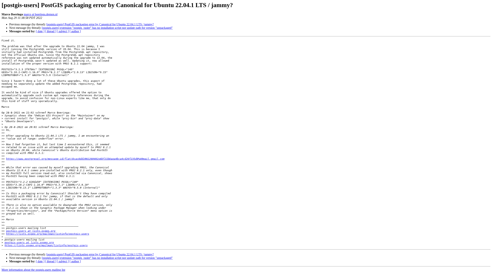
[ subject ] (63, 31)
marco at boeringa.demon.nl (40, 14)
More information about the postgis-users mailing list (33, 269)
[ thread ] (50, 31)
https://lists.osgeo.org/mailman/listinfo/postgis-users (47, 233)
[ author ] (75, 31)
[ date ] (40, 31)
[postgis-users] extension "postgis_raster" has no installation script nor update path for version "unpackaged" (107, 27)
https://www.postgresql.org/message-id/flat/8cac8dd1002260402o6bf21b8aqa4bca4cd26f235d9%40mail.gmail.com (85, 158)
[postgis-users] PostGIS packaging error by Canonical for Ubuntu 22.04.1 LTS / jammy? (100, 24)
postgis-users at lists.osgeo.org (30, 230)
